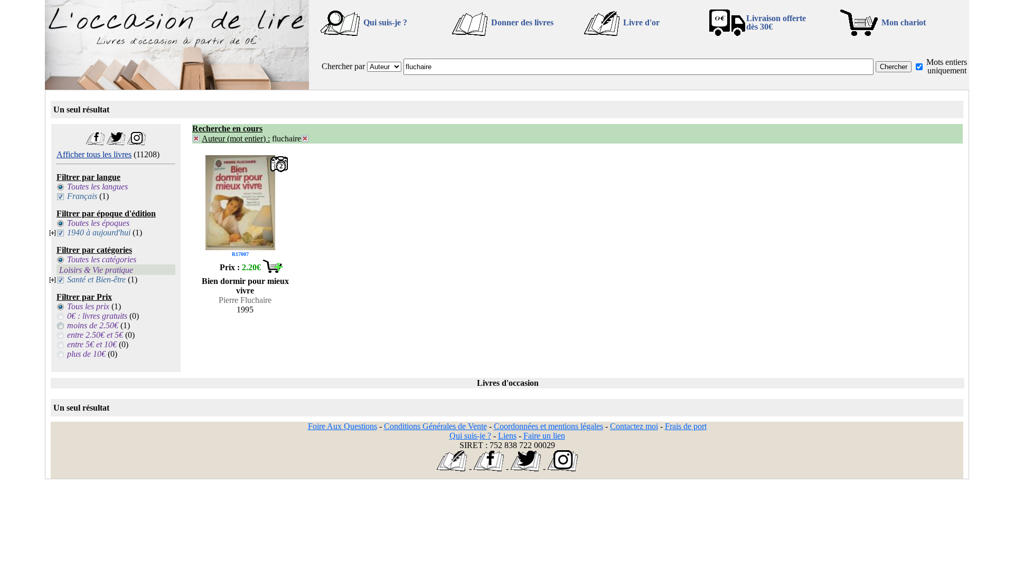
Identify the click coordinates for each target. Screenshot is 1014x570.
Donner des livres (522, 22)
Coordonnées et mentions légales (548, 426)
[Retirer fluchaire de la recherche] (305, 138)
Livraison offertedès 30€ (776, 22)
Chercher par (343, 66)
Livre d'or (641, 22)
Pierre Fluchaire (245, 300)
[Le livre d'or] (452, 468)
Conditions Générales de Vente (435, 426)
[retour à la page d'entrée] (177, 86)
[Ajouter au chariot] (272, 269)
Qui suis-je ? (385, 22)
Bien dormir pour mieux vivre (245, 286)
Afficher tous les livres (94, 154)
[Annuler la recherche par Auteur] (196, 138)
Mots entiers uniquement (946, 66)
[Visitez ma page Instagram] (136, 142)
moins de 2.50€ (92, 325)
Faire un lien (544, 435)
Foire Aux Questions (342, 426)
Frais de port (686, 426)
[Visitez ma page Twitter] (116, 142)
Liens (507, 435)
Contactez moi (634, 426)
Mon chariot (903, 22)
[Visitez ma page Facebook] (95, 142)
